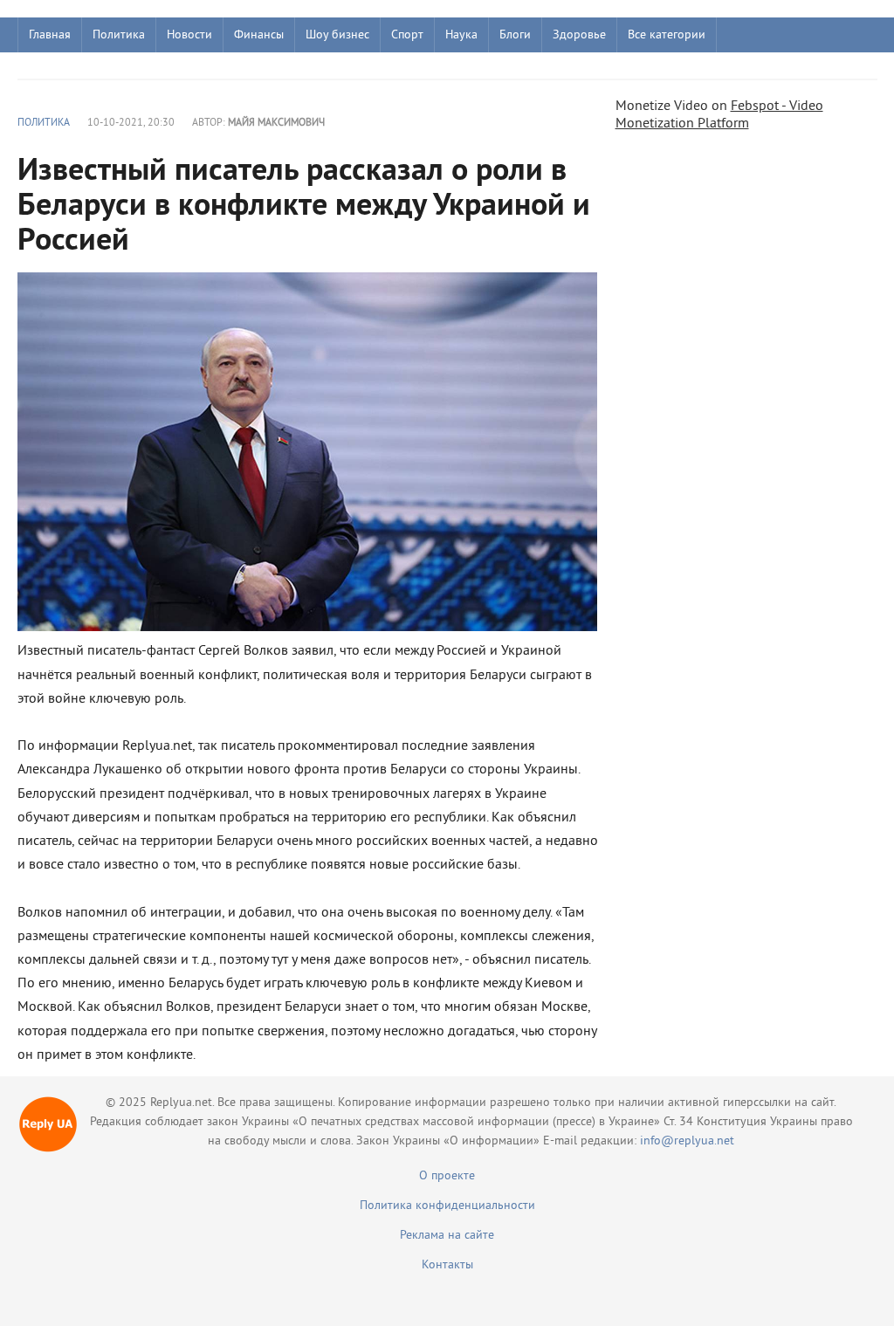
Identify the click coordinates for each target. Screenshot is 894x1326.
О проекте (447, 1176)
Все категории (666, 35)
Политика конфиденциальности (447, 1206)
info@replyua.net (687, 1141)
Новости (189, 35)
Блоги (515, 35)
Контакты (447, 1265)
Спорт (407, 35)
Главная (50, 35)
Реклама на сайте (447, 1235)
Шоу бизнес (337, 35)
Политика (119, 35)
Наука (461, 35)
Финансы (259, 35)
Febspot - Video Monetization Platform (719, 115)
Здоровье (579, 35)
